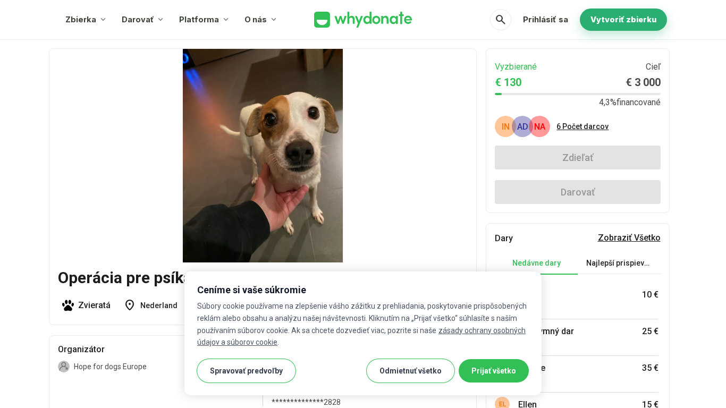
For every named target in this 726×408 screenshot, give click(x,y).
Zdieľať (577, 157)
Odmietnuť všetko (410, 371)
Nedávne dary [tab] (536, 263)
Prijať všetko (493, 371)
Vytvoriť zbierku (623, 19)
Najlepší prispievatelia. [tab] (623, 263)
